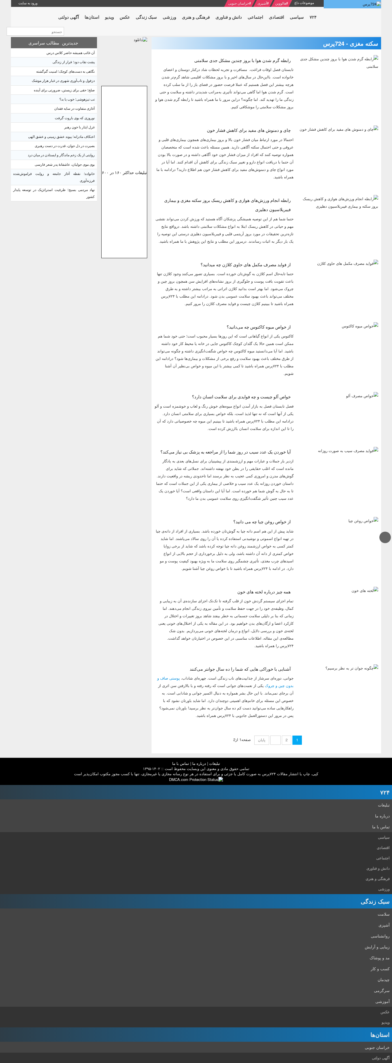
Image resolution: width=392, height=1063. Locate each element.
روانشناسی (380, 936)
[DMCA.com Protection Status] (196, 779)
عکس (385, 1011)
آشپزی (262, 3)
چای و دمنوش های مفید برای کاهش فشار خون (249, 130)
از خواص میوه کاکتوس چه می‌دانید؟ (259, 327)
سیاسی (384, 837)
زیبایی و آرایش (377, 947)
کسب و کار (380, 968)
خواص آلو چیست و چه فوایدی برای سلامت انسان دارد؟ (241, 396)
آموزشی (382, 1001)
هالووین (280, 3)
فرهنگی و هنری (378, 878)
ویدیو (386, 1022)
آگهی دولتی (381, 1057)
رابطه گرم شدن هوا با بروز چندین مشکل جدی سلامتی (242, 60)
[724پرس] (352, 4)
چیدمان (384, 979)
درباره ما (199, 763)
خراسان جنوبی (238, 3)
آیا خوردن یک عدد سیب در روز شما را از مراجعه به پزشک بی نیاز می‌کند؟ (225, 452)
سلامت (384, 914)
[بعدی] (275, 740)
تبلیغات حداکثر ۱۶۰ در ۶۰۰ (124, 172)
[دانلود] (124, 60)
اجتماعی (383, 858)
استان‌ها (380, 1034)
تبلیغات (214, 763)
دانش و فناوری (378, 868)
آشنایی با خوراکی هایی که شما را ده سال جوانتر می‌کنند (240, 669)
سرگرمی (382, 990)
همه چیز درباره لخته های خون (264, 592)
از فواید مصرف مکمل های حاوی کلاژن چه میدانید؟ (246, 264)
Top (385, 542)
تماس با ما (180, 763)
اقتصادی (383, 847)
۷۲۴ (385, 792)
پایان (261, 739)
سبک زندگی (375, 901)
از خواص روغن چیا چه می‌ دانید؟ (262, 521)
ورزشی (384, 889)
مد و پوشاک (380, 957)
